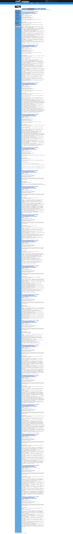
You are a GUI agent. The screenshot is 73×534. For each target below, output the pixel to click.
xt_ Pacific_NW (28, 10)
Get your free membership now (28, 9)
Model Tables (17, 18)
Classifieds (27, 3)
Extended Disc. (18, 13)
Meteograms (17, 23)
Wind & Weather (20, 3)
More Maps (16, 21)
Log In (33, 9)
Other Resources (17, 22)
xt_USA (25, 10)
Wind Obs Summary (18, 16)
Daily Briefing (17, 12)
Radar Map (17, 19)
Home (22, 10)
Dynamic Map (17, 15)
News (38, 3)
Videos (33, 3)
